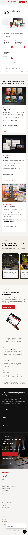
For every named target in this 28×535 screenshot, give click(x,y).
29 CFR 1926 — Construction (8, 484)
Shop (21, 2)
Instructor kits (5, 496)
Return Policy (4, 514)
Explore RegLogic (7, 180)
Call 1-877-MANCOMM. (19, 449)
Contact (3, 511)
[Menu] (1, 2)
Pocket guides (5, 490)
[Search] (4, 2)
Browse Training (7, 230)
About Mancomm (5, 507)
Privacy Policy (4, 516)
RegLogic (3, 509)
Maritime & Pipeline (6, 488)
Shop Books (6, 131)
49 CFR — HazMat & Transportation (9, 486)
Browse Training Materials (9, 463)
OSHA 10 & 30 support (6, 502)
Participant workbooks (6, 498)
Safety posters (5, 500)
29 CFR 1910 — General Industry (9, 482)
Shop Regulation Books (8, 454)
